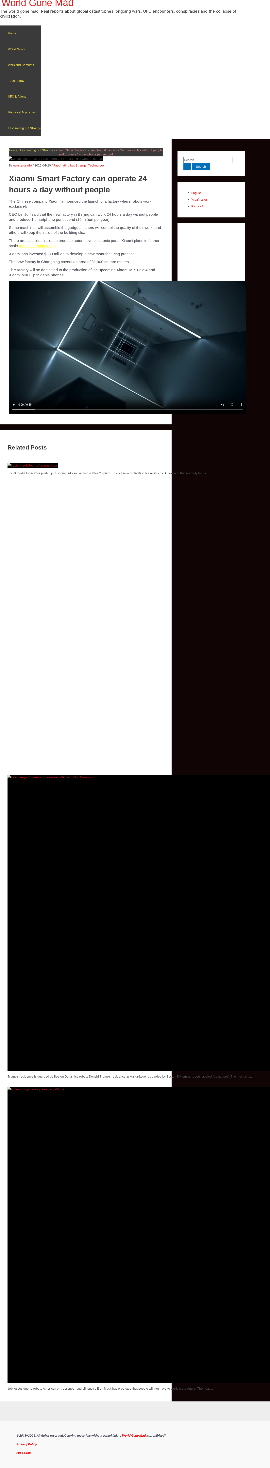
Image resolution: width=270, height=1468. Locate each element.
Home (12, 33)
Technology (16, 81)
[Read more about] (33, 465)
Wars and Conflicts (21, 65)
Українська (199, 199)
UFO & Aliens (17, 96)
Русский (197, 206)
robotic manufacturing (37, 246)
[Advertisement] (211, 288)
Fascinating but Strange (24, 128)
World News (16, 49)
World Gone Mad (134, 1435)
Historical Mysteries (22, 112)
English (196, 193)
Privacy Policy (26, 1444)
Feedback (23, 1453)
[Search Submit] (187, 166)
